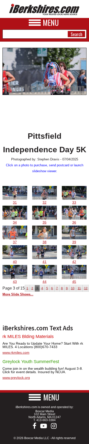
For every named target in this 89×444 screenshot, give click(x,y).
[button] (44, 397)
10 (72, 288)
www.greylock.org (16, 378)
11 (79, 288)
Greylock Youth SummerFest (30, 361)
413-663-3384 (46, 420)
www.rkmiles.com (15, 352)
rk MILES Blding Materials (28, 336)
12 (86, 288)
